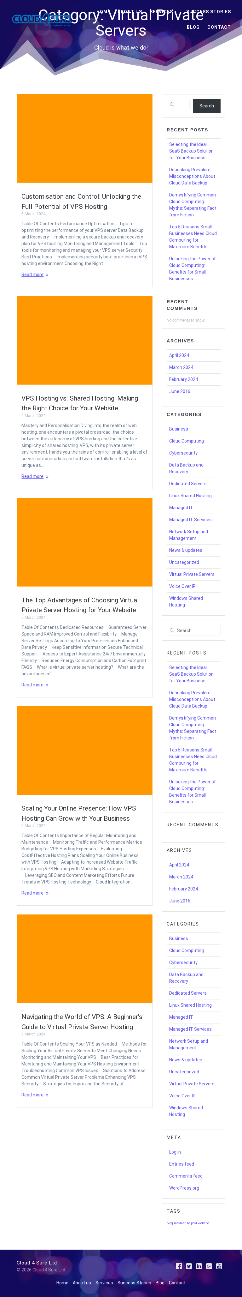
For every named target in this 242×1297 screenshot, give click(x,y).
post (194, 1223)
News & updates (185, 550)
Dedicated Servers (188, 483)
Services (161, 11)
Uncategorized (184, 562)
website (203, 1223)
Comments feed (186, 1176)
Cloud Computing (186, 440)
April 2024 (179, 355)
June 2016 (179, 391)
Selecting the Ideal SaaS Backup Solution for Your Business (191, 151)
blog (170, 1223)
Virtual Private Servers (192, 574)
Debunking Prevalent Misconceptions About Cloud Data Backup (192, 176)
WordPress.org (184, 1188)
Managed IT (181, 507)
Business (178, 428)
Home (103, 11)
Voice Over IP (182, 586)
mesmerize (182, 1223)
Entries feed (181, 1164)
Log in (175, 1152)
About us (130, 11)
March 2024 (181, 367)
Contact (219, 27)
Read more (32, 274)
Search (206, 105)
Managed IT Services (190, 519)
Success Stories (208, 11)
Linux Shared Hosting (190, 495)
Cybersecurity (183, 452)
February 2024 (183, 379)
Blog (193, 27)
